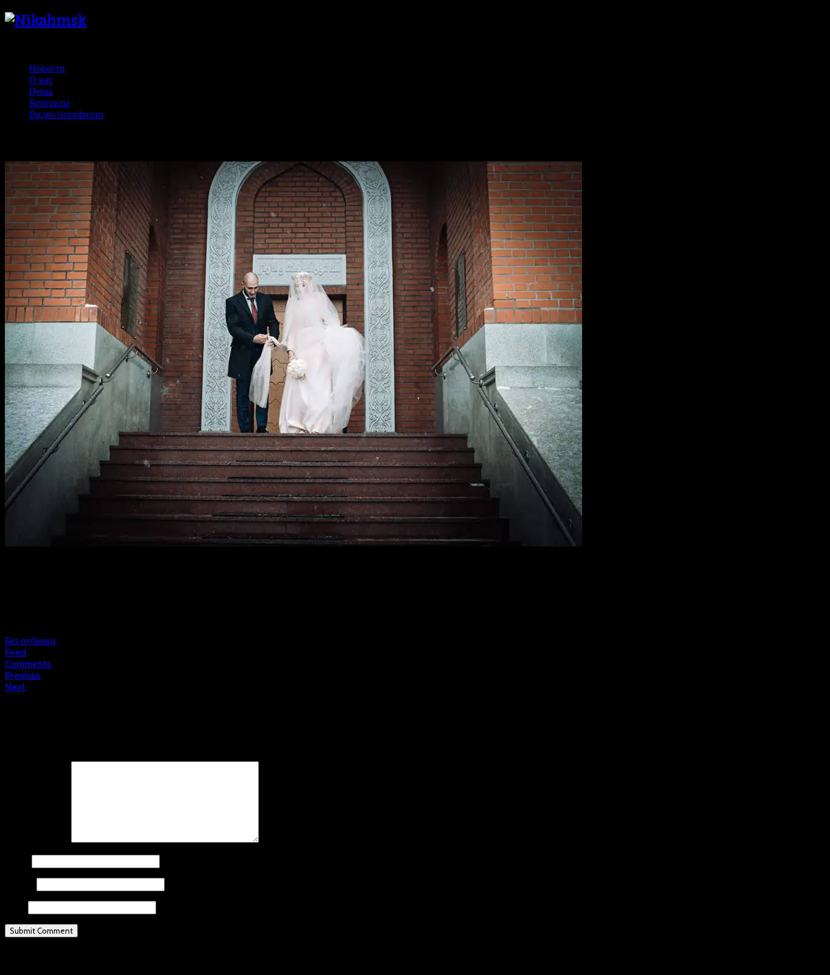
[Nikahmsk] (45, 20)
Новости (47, 68)
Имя (17, 861)
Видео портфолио (66, 114)
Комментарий (37, 839)
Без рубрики (30, 641)
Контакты (49, 103)
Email (19, 884)
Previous (23, 675)
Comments (28, 664)
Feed (15, 652)
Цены (41, 91)
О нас (41, 80)
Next (15, 687)
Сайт (15, 907)
